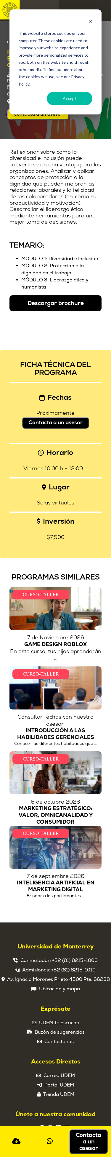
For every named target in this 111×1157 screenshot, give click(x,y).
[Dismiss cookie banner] (90, 22)
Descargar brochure (56, 303)
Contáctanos (59, 1042)
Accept (69, 98)
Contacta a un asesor (55, 422)
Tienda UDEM (58, 1094)
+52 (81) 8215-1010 (73, 970)
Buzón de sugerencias (60, 1032)
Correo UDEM (59, 1076)
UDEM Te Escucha (59, 1023)
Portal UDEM (59, 1085)
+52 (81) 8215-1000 (75, 960)
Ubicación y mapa (59, 989)
